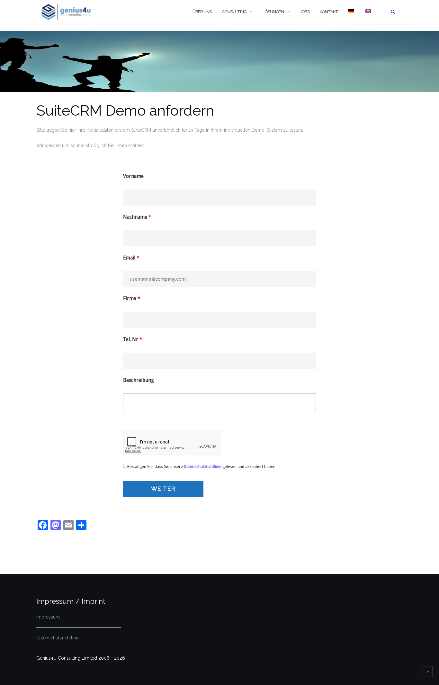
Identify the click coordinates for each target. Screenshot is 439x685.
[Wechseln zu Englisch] (367, 12)
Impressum (48, 616)
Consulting (234, 11)
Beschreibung (138, 380)
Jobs (304, 11)
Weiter (163, 488)
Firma (129, 299)
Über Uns (202, 11)
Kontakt (329, 11)
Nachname (135, 217)
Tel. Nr (130, 339)
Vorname (133, 176)
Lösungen (273, 11)
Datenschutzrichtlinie (57, 637)
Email (129, 258)
